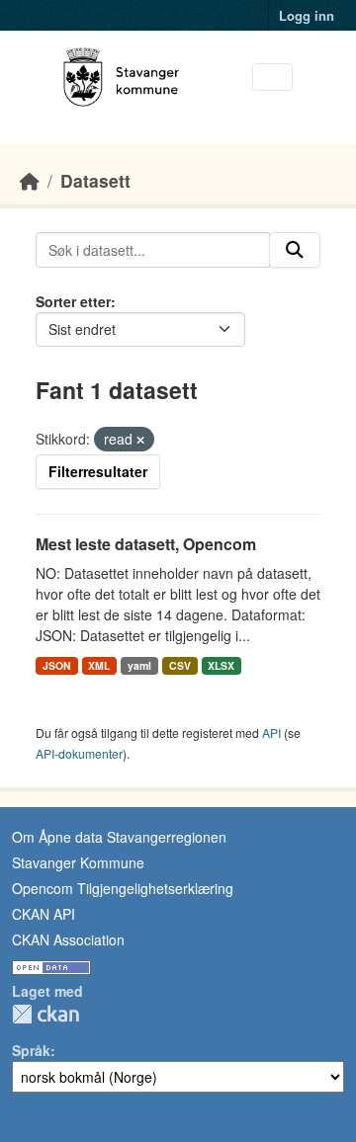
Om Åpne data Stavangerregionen (119, 837)
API (271, 732)
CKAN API (43, 914)
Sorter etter (73, 301)
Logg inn (306, 15)
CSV (180, 665)
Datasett (95, 180)
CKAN (45, 1014)
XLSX (221, 665)
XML (99, 665)
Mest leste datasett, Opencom (146, 543)
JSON (57, 665)
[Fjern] (140, 440)
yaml (139, 665)
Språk (31, 1050)
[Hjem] (30, 180)
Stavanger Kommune (78, 862)
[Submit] (294, 250)
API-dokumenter (79, 753)
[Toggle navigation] (272, 77)
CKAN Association (68, 939)
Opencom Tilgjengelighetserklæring (122, 888)
